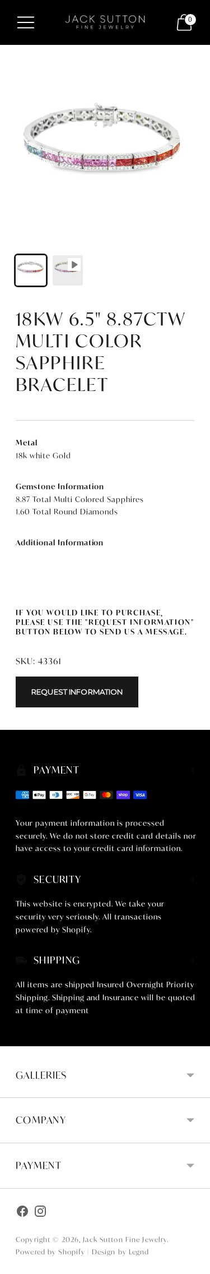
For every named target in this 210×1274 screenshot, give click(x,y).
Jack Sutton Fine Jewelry (125, 1239)
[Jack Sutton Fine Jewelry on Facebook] (22, 1212)
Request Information (77, 691)
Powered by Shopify (50, 1252)
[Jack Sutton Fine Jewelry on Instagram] (40, 1212)
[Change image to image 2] (68, 270)
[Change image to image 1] (31, 270)
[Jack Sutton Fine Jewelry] (105, 22)
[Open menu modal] (25, 22)
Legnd (139, 1252)
